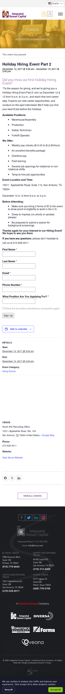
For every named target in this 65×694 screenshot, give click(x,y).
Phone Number (12, 285)
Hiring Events (9, 371)
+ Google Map (47, 435)
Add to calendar (18, 328)
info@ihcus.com (35, 545)
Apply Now (49, 14)
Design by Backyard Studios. (33, 662)
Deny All (8, 689)
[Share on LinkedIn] (19, 478)
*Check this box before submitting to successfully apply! (31, 308)
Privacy (48, 662)
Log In (43, 14)
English (55, 3)
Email (6, 273)
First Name (9, 249)
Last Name (9, 261)
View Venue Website (12, 457)
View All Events (32, 495)
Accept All (55, 689)
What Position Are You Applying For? (25, 296)
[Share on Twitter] (12, 478)
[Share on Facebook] (5, 478)
